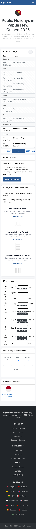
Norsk (26, 501)
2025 (9, 151)
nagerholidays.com (24, 526)
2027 (28, 151)
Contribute (18, 436)
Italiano (23, 496)
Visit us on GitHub (18, 428)
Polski (12, 505)
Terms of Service (18, 467)
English (12, 487)
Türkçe (24, 510)
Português (24, 505)
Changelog (18, 454)
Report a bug (18, 432)
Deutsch (24, 487)
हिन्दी (13, 496)
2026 (18, 151)
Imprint (18, 471)
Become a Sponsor (18, 440)
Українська (19, 514)
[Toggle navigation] (33, 2)
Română (13, 510)
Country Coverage (18, 458)
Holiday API (18, 450)
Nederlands (13, 501)
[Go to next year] (30, 52)
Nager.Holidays (7, 2)
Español (13, 491)
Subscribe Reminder (12, 179)
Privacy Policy (18, 475)
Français (25, 491)
